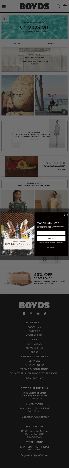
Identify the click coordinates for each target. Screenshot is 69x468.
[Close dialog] (65, 214)
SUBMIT (51, 238)
